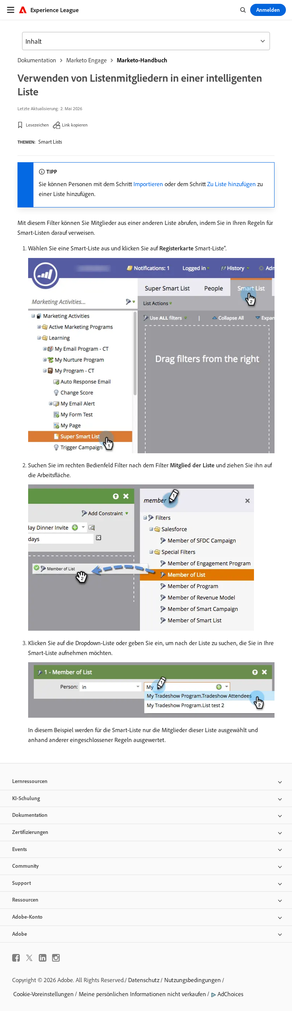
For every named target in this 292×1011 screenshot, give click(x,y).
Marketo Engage (86, 60)
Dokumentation (36, 60)
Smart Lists (50, 141)
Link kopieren (74, 125)
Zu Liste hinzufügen (231, 184)
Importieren (148, 184)
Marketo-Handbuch (142, 60)
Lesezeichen (37, 125)
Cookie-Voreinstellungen (43, 994)
